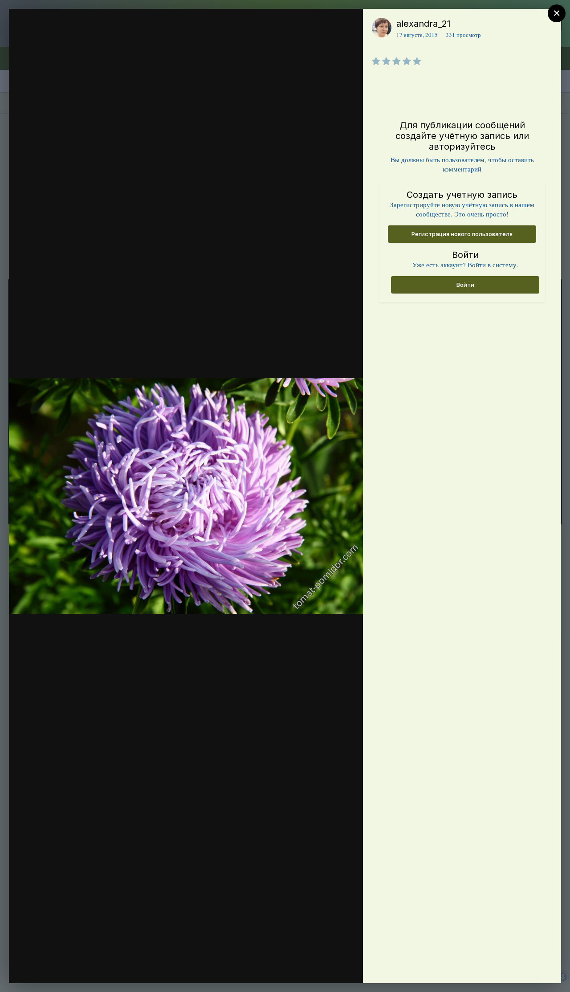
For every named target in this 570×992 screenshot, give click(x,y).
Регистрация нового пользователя (462, 233)
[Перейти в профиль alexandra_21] (381, 27)
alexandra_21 (423, 23)
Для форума (72, 41)
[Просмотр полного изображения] (347, 25)
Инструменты (324, 967)
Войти (465, 284)
